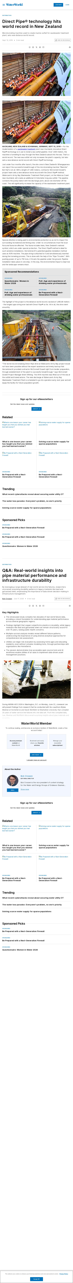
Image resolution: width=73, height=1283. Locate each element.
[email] (43, 47)
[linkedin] (33, 47)
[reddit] (40, 47)
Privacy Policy (64, 1274)
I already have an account (36, 760)
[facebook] (30, 47)
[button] (3, 4)
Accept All (36, 1279)
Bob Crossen (7, 599)
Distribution (6, 15)
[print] (70, 47)
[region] (36, 1277)
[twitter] (36, 47)
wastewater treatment (26, 149)
